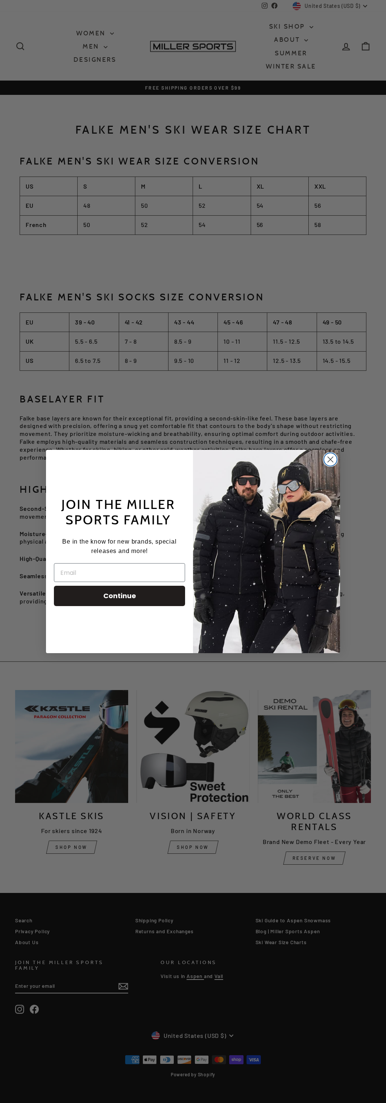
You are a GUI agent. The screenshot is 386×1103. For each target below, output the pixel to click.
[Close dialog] (330, 459)
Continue (119, 595)
